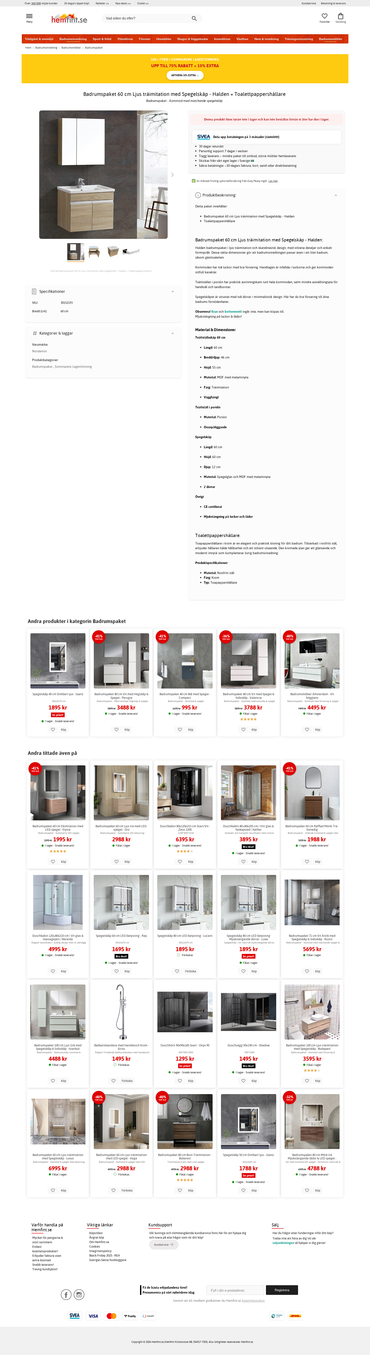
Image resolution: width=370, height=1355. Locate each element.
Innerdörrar (222, 39)
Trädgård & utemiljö (39, 39)
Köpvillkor (96, 1233)
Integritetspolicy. (253, 1300)
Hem (28, 47)
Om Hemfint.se (99, 1242)
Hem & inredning (266, 39)
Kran (214, 311)
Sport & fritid (102, 39)
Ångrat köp (96, 1237)
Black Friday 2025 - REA (104, 1255)
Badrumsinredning (73, 39)
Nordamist (39, 351)
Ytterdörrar (125, 39)
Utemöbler (163, 39)
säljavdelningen (283, 1243)
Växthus (242, 39)
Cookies (94, 1246)
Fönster (144, 39)
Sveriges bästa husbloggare (107, 1260)
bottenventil (233, 311)
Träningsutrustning (299, 39)
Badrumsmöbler (330, 39)
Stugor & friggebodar (192, 39)
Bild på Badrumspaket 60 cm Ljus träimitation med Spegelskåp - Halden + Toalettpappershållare (101, 270)
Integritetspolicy (100, 1251)
